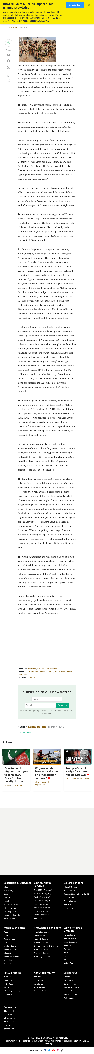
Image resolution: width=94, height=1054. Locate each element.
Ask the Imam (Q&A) (42, 897)
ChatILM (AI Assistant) (43, 890)
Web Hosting (69, 998)
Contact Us (38, 980)
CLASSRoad (8, 994)
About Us (37, 977)
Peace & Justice (46, 671)
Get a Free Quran (41, 904)
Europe (67, 949)
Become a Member (41, 914)
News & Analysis (70, 942)
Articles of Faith (70, 890)
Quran (6, 894)
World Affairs (51, 668)
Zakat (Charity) (70, 901)
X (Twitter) (8, 1015)
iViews (7, 785)
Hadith (6, 901)
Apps (6, 932)
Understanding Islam (12, 915)
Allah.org (7, 977)
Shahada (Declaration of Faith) (76, 894)
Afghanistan (33, 671)
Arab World (84, 779)
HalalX (6, 987)
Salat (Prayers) (69, 897)
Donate (67, 977)
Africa (66, 959)
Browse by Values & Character (46, 946)
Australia (67, 952)
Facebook (10, 1011)
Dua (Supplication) (11, 911)
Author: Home (25, 732)
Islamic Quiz (9, 953)
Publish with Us (40, 991)
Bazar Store (68, 980)
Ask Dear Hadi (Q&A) (42, 893)
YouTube (10, 1021)
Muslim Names (10, 946)
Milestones (38, 984)
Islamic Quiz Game (11, 956)
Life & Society (39, 935)
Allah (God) (8, 890)
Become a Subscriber (42, 911)
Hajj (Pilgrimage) (70, 908)
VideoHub (8, 960)
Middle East (68, 963)
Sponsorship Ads (71, 994)
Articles (40, 668)
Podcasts (7, 963)
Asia (65, 956)
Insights (7, 942)
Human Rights (70, 935)
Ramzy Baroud (37, 726)
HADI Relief (8, 984)
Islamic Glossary (10, 949)
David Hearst (71, 779)
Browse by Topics (41, 949)
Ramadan (67, 904)
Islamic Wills (69, 991)
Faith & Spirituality (41, 932)
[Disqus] (47, 838)
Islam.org (8, 980)
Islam (6, 887)
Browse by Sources (41, 953)
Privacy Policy (39, 987)
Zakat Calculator (10, 918)
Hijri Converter (10, 908)
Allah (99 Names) (70, 887)
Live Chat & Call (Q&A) (43, 900)
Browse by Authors (41, 942)
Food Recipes (9, 939)
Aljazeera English (42, 782)
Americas (32, 668)
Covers (6, 935)
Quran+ (7, 897)
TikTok (8, 1025)
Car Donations (70, 984)
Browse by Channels (42, 956)
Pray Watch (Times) (11, 904)
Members (38, 918)
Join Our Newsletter (42, 907)
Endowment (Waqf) (71, 987)
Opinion (31, 677)
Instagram (10, 1018)
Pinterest (10, 1029)
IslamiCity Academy (12, 991)
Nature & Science (41, 939)
